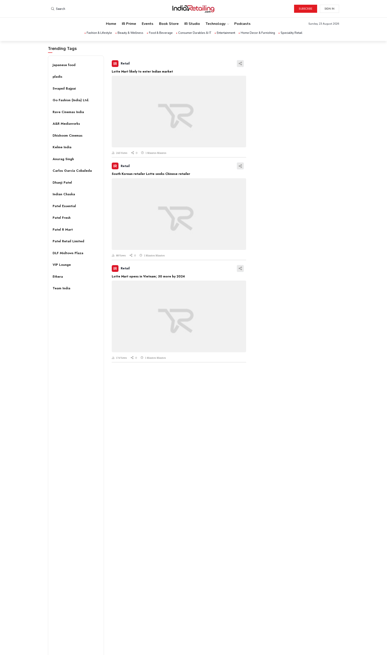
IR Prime (129, 23)
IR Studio (192, 23)
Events (147, 23)
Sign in (329, 9)
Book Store (169, 23)
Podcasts (242, 23)
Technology (216, 23)
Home (111, 23)
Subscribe (305, 9)
